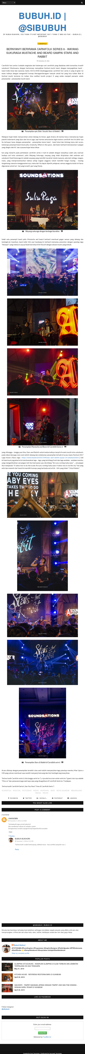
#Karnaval (44, 790)
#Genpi (36, 790)
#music (38, 793)
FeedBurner (47, 1037)
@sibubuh (6, 1009)
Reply (10, 832)
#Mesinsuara (76, 790)
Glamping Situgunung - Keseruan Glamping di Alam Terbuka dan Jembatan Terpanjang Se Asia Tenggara (46, 965)
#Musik (45, 793)
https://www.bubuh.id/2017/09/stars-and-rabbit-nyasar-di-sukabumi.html (50, 457)
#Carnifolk (6, 790)
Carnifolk (42, 44)
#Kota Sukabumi (63, 790)
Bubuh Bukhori (22, 838)
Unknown (13, 818)
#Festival (17, 790)
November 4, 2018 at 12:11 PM (25, 841)
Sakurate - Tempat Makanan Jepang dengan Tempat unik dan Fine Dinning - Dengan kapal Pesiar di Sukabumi (45, 986)
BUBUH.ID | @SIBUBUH (42, 21)
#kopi (53, 790)
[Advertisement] (42, 905)
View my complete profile (20, 953)
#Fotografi (27, 790)
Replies (12, 836)
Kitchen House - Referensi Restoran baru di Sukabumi (37, 974)
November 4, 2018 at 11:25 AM (18, 821)
